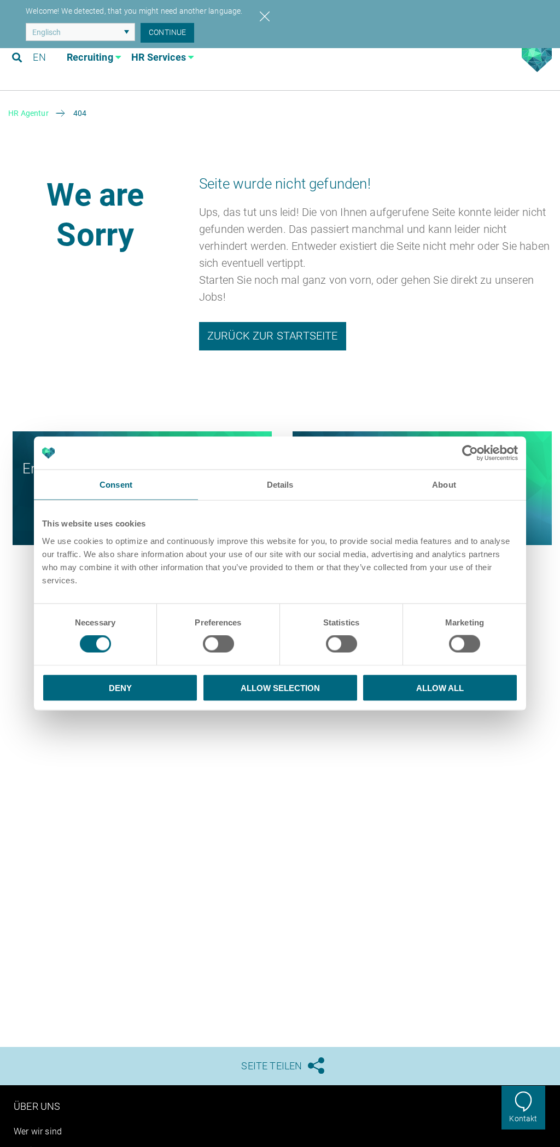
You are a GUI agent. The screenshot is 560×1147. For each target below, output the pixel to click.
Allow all (440, 687)
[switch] (218, 644)
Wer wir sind (38, 1131)
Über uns (37, 1106)
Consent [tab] (116, 484)
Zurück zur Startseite (272, 335)
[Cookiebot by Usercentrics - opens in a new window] (470, 453)
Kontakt (523, 1118)
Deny (120, 687)
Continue (167, 32)
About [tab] (444, 484)
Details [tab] (280, 484)
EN (39, 57)
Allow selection (280, 687)
